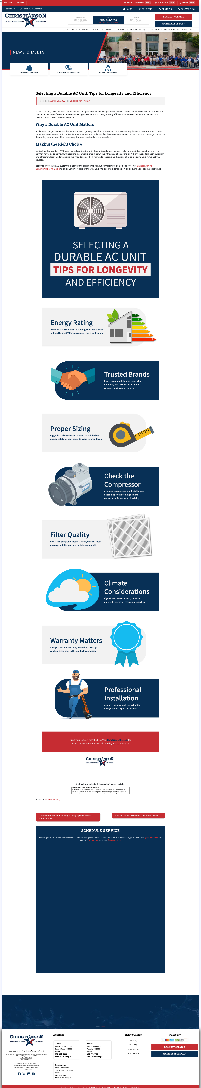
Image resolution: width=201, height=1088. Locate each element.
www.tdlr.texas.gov (29, 1063)
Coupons (146, 9)
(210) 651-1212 (93, 840)
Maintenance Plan (174, 1053)
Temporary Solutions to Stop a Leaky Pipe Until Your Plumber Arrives (65, 817)
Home (128, 9)
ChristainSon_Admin (80, 101)
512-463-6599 (26, 1059)
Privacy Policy (133, 1053)
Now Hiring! (133, 1045)
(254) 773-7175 (114, 840)
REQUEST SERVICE (173, 16)
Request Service (174, 1047)
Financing (133, 1040)
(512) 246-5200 (151, 838)
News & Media (133, 1049)
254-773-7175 (92, 1054)
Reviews (166, 9)
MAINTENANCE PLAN (173, 23)
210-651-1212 (60, 1075)
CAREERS (20, 3)
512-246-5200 (61, 1054)
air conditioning (52, 800)
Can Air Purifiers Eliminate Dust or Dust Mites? (137, 816)
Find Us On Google (63, 1057)
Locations (69, 30)
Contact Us (187, 9)
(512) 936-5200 (26, 1069)
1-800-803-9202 (26, 1057)
